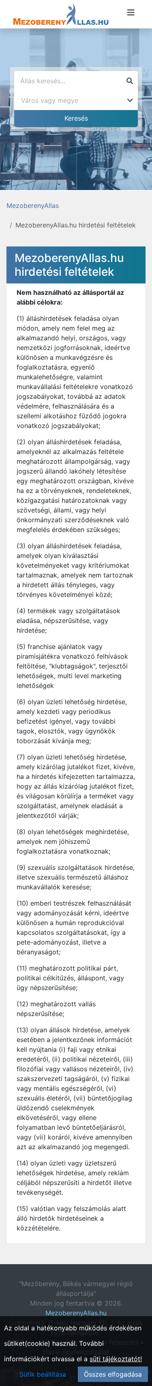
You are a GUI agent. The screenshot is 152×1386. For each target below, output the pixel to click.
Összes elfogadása (113, 1374)
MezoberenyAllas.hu (76, 1313)
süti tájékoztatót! (116, 1359)
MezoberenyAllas (32, 205)
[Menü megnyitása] (131, 13)
